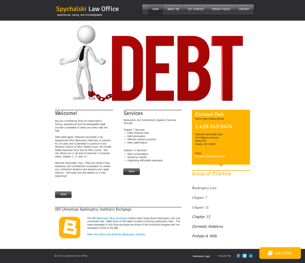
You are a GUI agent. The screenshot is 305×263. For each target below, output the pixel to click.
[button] (151, 63)
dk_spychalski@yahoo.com (210, 156)
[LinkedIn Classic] (251, 256)
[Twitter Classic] (245, 256)
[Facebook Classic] (238, 256)
